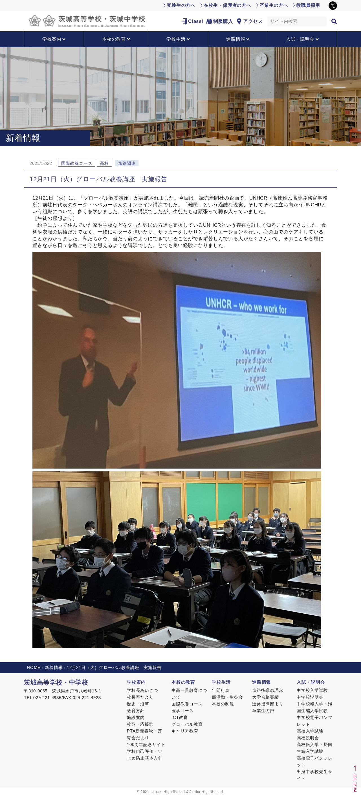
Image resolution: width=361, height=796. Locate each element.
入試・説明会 (311, 682)
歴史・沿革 (138, 703)
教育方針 (136, 710)
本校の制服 (223, 703)
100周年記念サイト (146, 744)
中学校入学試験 (312, 690)
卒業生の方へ (274, 5)
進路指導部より (267, 703)
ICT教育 (179, 717)
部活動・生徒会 (227, 697)
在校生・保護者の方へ (227, 5)
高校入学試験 (310, 731)
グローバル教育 (187, 724)
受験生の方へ (181, 5)
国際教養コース (187, 703)
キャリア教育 (184, 731)
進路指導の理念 (267, 690)
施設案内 (136, 717)
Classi (195, 21)
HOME (34, 667)
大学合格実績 (265, 697)
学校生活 (221, 682)
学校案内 (136, 682)
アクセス (253, 21)
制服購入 (223, 21)
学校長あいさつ (142, 690)
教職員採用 (308, 5)
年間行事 (221, 690)
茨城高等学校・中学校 (56, 682)
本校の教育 (183, 682)
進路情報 (261, 682)
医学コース (182, 710)
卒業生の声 (263, 710)
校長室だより (140, 697)
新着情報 (54, 667)
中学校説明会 (310, 697)
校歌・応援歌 (140, 724)
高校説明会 (308, 737)
